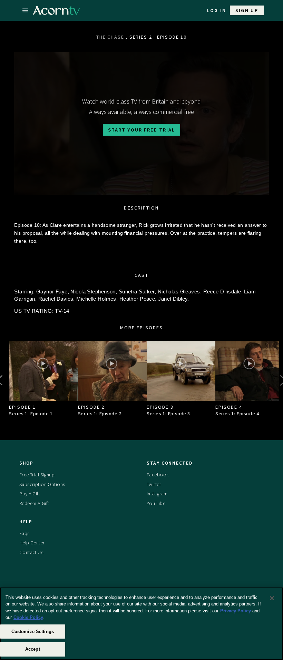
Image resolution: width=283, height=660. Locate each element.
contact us (31, 552)
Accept (32, 649)
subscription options (42, 484)
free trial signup (37, 475)
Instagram (157, 494)
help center (32, 543)
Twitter (154, 484)
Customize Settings (32, 631)
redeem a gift (34, 503)
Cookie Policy (28, 617)
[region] (141, 623)
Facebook (158, 475)
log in (216, 10)
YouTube (156, 503)
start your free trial (141, 130)
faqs (24, 533)
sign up (246, 10)
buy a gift (29, 494)
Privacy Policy (235, 610)
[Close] (272, 598)
